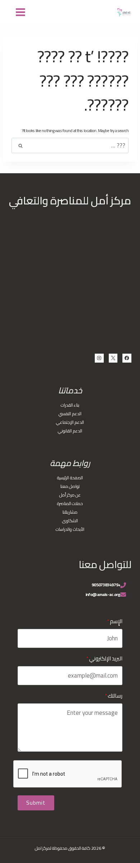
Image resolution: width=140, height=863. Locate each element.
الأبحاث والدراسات (70, 529)
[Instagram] (99, 358)
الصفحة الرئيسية (70, 478)
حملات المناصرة (70, 503)
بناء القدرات (70, 405)
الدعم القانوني (70, 431)
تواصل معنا (70, 486)
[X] (113, 358)
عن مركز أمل (70, 495)
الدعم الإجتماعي (70, 422)
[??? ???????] (20, 12)
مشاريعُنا (70, 512)
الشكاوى (70, 521)
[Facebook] (126, 358)
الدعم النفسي (70, 413)
